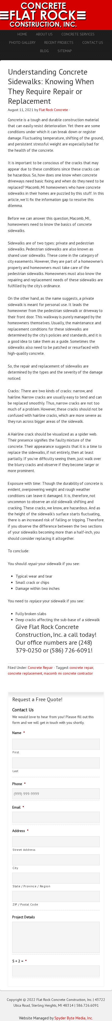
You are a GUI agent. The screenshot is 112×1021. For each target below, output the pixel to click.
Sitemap (65, 50)
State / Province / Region (32, 886)
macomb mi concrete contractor (68, 673)
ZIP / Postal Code (25, 904)
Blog (44, 50)
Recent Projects (58, 42)
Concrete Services (78, 34)
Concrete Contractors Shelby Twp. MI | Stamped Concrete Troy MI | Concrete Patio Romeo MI (56, 15)
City (15, 868)
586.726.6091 (87, 1005)
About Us (44, 34)
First (16, 752)
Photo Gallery (22, 42)
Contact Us (92, 42)
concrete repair (81, 667)
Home (22, 34)
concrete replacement (25, 673)
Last (15, 771)
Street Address (24, 850)
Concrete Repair (40, 667)
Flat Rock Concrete (53, 109)
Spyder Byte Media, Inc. (73, 1018)
